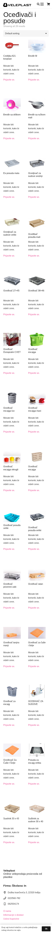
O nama (7, 911)
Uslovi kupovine (11, 919)
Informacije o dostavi (13, 915)
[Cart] (48, 4)
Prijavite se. (9, 80)
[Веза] (17, 4)
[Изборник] (42, 4)
